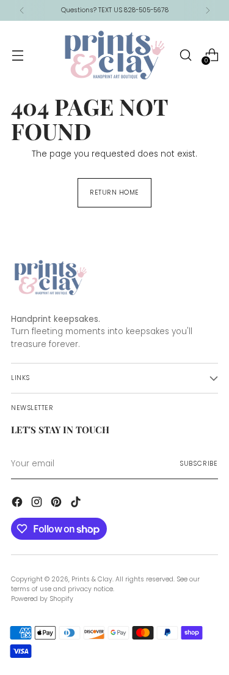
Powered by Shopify (42, 598)
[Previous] (22, 10)
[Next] (207, 10)
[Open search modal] (185, 54)
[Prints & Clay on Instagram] (38, 504)
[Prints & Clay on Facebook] (18, 504)
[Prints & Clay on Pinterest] (57, 504)
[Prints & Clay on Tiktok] (77, 504)
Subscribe (199, 463)
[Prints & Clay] (115, 55)
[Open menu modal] (17, 54)
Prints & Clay (91, 579)
